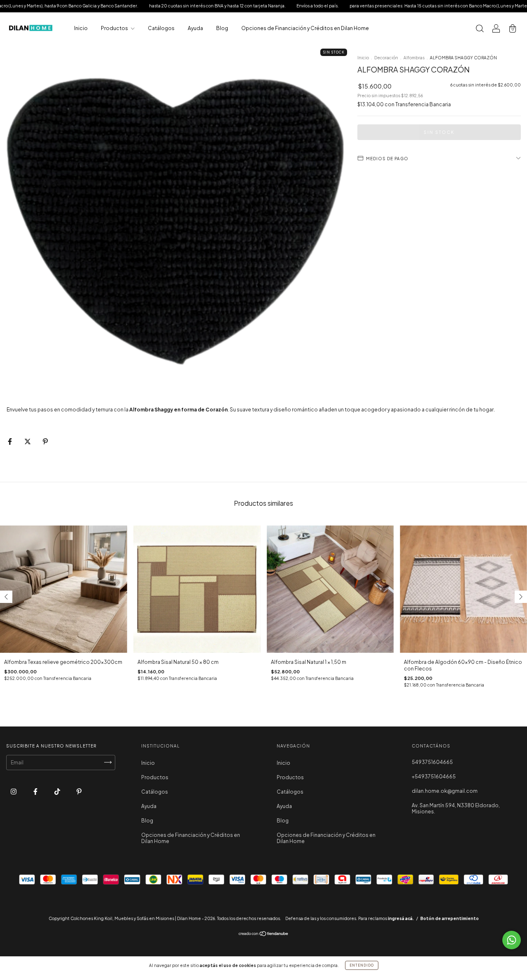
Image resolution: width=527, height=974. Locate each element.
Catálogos (161, 28)
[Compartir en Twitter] (28, 441)
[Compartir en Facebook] (10, 441)
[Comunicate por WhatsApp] (511, 940)
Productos (115, 28)
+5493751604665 (434, 776)
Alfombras (413, 57)
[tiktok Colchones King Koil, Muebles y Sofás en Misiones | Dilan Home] (57, 791)
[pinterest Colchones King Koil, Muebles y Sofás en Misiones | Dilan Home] (79, 791)
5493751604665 (432, 762)
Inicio (81, 28)
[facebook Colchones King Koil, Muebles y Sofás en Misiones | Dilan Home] (36, 791)
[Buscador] (480, 29)
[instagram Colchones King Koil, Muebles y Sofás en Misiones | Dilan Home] (14, 791)
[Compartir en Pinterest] (45, 441)
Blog (222, 28)
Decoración (386, 57)
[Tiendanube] (263, 935)
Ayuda (195, 28)
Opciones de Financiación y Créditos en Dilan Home (305, 28)
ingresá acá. (401, 918)
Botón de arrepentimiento (449, 918)
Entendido (362, 965)
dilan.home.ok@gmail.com (445, 791)
